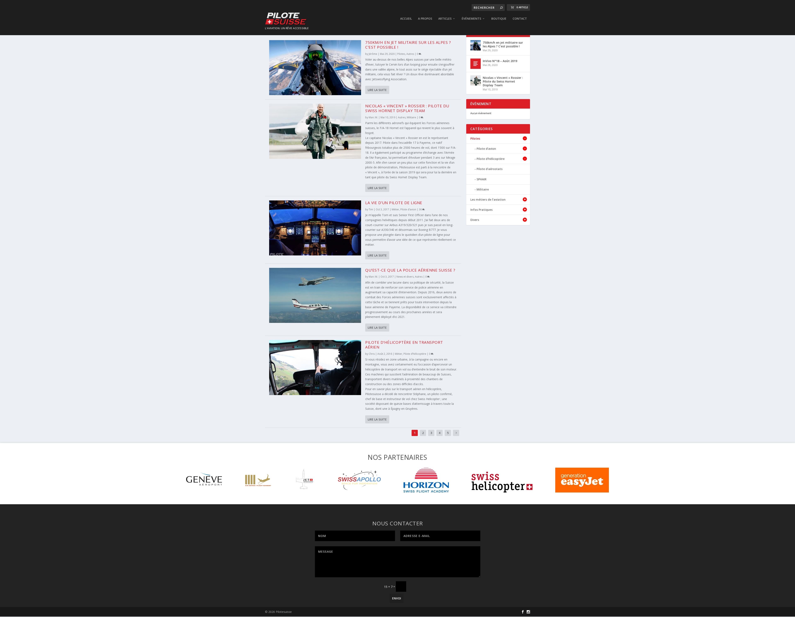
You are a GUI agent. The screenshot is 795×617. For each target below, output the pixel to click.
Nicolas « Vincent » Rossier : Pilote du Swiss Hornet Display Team (407, 108)
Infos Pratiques (481, 210)
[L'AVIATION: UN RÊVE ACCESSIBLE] (287, 19)
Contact (520, 18)
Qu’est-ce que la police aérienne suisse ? (410, 270)
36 (420, 209)
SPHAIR (482, 179)
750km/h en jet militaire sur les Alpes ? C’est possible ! (408, 45)
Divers (474, 220)
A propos (425, 18)
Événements (471, 18)
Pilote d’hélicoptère (415, 354)
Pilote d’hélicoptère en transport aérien (404, 345)
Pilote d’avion (408, 209)
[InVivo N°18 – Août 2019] (475, 64)
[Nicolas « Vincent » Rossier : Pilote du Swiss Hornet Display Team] (315, 131)
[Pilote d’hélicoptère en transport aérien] (315, 367)
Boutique (498, 18)
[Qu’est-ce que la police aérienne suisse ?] (315, 295)
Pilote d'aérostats (489, 169)
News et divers (405, 276)
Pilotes (401, 54)
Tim (371, 209)
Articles (445, 18)
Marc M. (373, 117)
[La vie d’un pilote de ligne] (315, 227)
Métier (395, 209)
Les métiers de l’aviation (488, 199)
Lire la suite (377, 90)
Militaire (411, 117)
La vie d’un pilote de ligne (393, 202)
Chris (372, 354)
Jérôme (373, 54)
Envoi (396, 598)
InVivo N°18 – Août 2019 (500, 61)
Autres (410, 54)
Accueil (406, 18)
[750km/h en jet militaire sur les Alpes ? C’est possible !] (315, 67)
